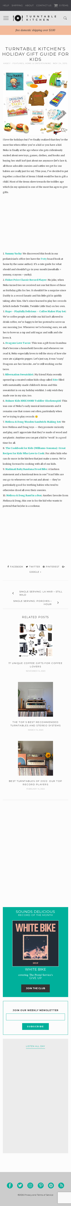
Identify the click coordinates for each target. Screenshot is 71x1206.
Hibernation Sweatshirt (19, 374)
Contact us (43, 5)
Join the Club (35, 988)
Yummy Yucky (13, 253)
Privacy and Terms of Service (38, 1195)
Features (18, 63)
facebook (16, 566)
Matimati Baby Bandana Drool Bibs (26, 469)
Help (6, 5)
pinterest (52, 566)
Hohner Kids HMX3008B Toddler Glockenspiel (33, 400)
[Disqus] (35, 849)
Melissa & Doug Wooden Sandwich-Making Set (33, 421)
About (29, 5)
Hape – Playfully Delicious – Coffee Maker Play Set (35, 311)
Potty (44, 258)
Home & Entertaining (38, 63)
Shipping (17, 5)
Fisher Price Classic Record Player (25, 279)
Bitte (55, 379)
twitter (34, 566)
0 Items (63, 5)
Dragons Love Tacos (17, 343)
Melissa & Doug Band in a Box (23, 495)
